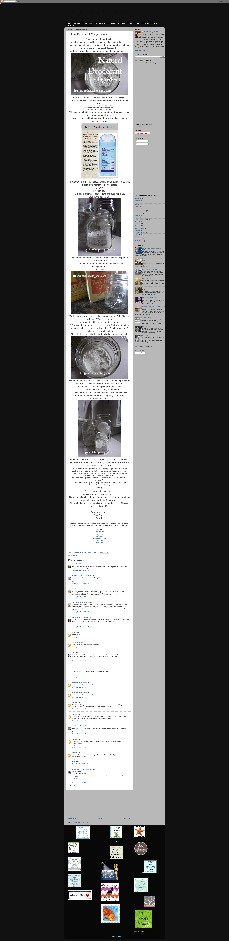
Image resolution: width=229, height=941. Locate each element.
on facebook (138, 126)
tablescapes (138, 238)
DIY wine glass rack (148, 326)
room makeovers (101, 23)
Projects (137, 230)
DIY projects (78, 23)
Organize (137, 226)
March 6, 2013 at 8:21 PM (79, 747)
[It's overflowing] (83, 838)
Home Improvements (141, 219)
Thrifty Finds (138, 241)
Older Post (127, 818)
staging (137, 236)
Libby (73, 652)
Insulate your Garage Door (150, 269)
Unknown (74, 702)
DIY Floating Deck (147, 279)
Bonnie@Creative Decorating (80, 617)
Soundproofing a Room (149, 317)
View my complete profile (142, 50)
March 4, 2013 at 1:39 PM (79, 687)
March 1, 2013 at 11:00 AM (79, 647)
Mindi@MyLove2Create (79, 682)
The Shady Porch (99, 540)
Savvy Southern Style (99, 538)
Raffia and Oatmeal (147, 288)
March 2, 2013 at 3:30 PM (79, 660)
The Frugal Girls (99, 531)
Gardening (138, 213)
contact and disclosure (85, 26)
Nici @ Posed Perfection (79, 563)
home (69, 23)
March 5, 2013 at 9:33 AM (79, 708)
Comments (140, 144)
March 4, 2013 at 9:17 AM (79, 677)
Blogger (120, 936)
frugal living (139, 23)
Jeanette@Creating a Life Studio (82, 575)
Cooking (137, 200)
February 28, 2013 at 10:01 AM (80, 627)
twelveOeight (99, 536)
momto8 (74, 632)
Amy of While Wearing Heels (80, 602)
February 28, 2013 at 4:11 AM (80, 597)
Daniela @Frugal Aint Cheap (82, 552)
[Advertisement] (99, 803)
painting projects (139, 228)
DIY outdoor (121, 23)
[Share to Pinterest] (108, 553)
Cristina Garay (76, 642)
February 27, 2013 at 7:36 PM (80, 570)
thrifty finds (112, 23)
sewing (137, 234)
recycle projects (139, 232)
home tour (138, 221)
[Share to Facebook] (106, 553)
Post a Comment (74, 786)
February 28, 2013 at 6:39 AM (80, 612)
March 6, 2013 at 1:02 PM (79, 720)
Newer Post (72, 818)
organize (147, 23)
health (137, 217)
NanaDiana (75, 589)
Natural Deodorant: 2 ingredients (151, 336)
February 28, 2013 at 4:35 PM (80, 637)
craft (136, 202)
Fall (136, 204)
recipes (130, 23)
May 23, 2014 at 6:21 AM (79, 782)
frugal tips (138, 208)
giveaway (137, 215)
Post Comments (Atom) (82, 822)
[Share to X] (104, 553)
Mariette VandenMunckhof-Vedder (82, 769)
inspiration (138, 223)
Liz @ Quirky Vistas (78, 726)
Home (99, 818)
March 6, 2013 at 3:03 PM (79, 733)
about (155, 23)
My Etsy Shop (72, 26)
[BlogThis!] (103, 553)
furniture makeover (140, 211)
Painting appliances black (149, 297)
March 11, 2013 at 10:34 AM (80, 764)
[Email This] (101, 553)
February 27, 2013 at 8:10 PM (80, 583)
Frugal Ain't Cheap (97, 11)
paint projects (88, 23)
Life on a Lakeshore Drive (99, 533)
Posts (139, 140)
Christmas (138, 198)
